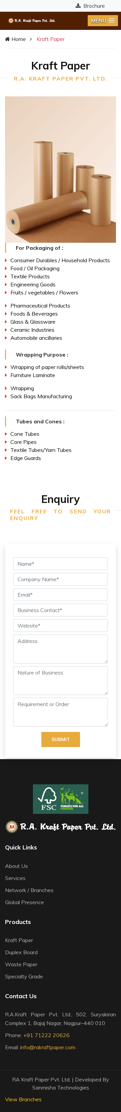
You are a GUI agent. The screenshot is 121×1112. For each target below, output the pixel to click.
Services (15, 878)
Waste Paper (21, 964)
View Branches (23, 1099)
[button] (103, 20)
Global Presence (24, 902)
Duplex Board (21, 952)
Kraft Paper (19, 940)
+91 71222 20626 (46, 1035)
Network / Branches (29, 890)
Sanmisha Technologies (60, 1087)
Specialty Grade (24, 976)
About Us (16, 866)
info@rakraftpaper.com (47, 1047)
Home (18, 39)
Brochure (93, 5)
